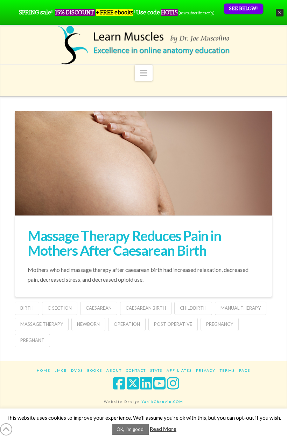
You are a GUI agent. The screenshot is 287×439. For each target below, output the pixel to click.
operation (127, 324)
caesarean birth (146, 308)
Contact (136, 370)
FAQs (244, 370)
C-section (60, 308)
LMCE (61, 370)
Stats (156, 370)
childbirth (193, 308)
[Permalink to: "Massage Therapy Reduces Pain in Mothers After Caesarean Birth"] (143, 193)
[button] (144, 73)
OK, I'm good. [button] (131, 429)
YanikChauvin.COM (162, 401)
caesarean (99, 308)
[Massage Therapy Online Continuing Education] (143, 45)
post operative (173, 324)
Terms (227, 370)
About (114, 370)
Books (94, 370)
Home (43, 370)
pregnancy (219, 324)
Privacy (206, 370)
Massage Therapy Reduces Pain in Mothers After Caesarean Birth (124, 243)
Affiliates (179, 370)
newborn (88, 324)
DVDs (77, 370)
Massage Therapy (41, 324)
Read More (163, 429)
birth (27, 308)
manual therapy (240, 308)
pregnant (32, 340)
